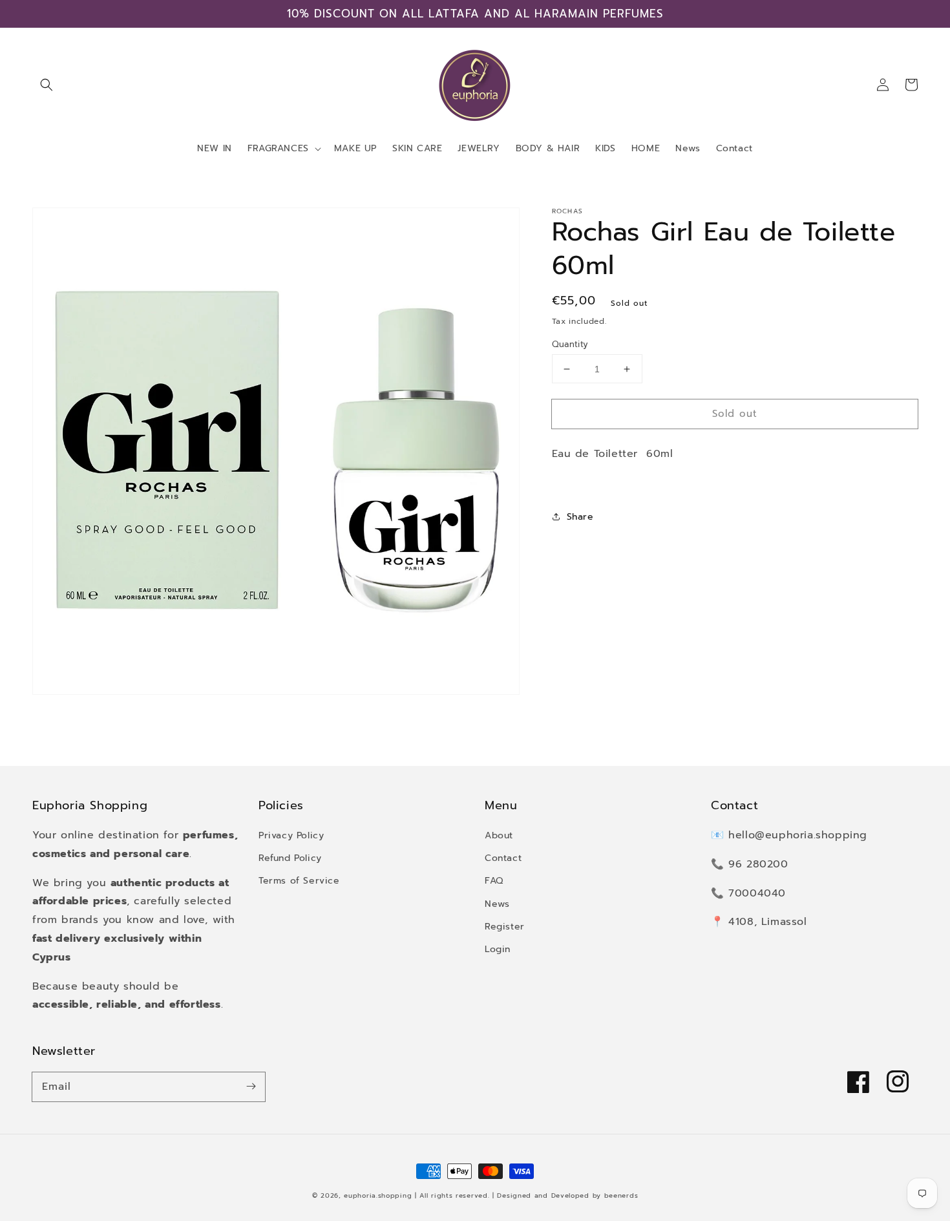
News (497, 904)
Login (498, 949)
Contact (503, 858)
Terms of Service (299, 880)
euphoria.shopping (378, 1195)
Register (505, 926)
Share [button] (580, 517)
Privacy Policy (291, 835)
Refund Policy (290, 858)
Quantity (570, 344)
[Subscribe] (251, 1086)
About (499, 835)
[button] (46, 84)
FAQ (494, 880)
